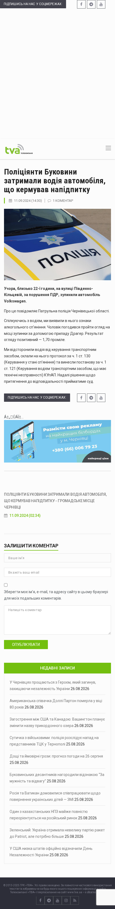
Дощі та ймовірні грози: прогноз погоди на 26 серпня (56, 756)
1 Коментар (63, 201)
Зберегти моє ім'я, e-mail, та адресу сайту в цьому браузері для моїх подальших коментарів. (56, 595)
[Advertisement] (57, 73)
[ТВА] (19, 148)
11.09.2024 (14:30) (28, 201)
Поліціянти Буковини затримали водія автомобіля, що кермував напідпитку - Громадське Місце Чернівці (55, 500)
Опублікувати (26, 644)
